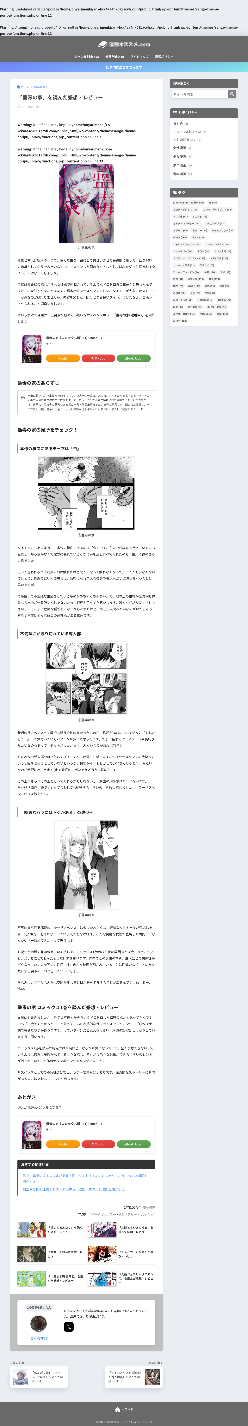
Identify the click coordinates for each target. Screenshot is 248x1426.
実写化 (194, 286)
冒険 (225, 272)
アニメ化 (180, 216)
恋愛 (195, 292)
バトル (198, 237)
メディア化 (219, 258)
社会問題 (195, 306)
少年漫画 (182, 165)
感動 (210, 292)
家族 (210, 286)
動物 (178, 279)
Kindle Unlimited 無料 (188, 202)
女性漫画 (182, 147)
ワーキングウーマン (186, 272)
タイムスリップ (222, 230)
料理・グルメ (182, 299)
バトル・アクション (187, 244)
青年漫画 (149, 1208)
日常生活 (224, 299)
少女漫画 (182, 156)
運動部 (206, 313)
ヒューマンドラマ (218, 244)
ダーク (96, 1214)
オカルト (200, 216)
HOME (126, 1409)
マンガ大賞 (222, 251)
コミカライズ (215, 223)
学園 (214, 279)
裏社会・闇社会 (184, 313)
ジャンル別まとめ (87, 56)
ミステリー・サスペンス (138, 1214)
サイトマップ (139, 56)
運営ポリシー (164, 56)
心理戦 (179, 292)
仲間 (209, 272)
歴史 (178, 306)
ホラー (111, 1214)
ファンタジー (182, 251)
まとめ (180, 123)
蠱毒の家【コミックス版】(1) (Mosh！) (74, 337)
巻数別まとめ (114, 56)
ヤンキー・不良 (184, 265)
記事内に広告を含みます (124, 67)
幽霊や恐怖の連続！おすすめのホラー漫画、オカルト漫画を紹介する (74, 1189)
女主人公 (196, 279)
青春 (222, 313)
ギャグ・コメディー (187, 223)
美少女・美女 (216, 306)
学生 (178, 286)
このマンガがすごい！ (217, 209)
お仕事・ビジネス (185, 209)
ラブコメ (207, 265)
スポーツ (180, 230)
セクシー (200, 230)
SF (213, 202)
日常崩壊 (204, 299)
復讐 (225, 286)
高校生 (180, 320)
